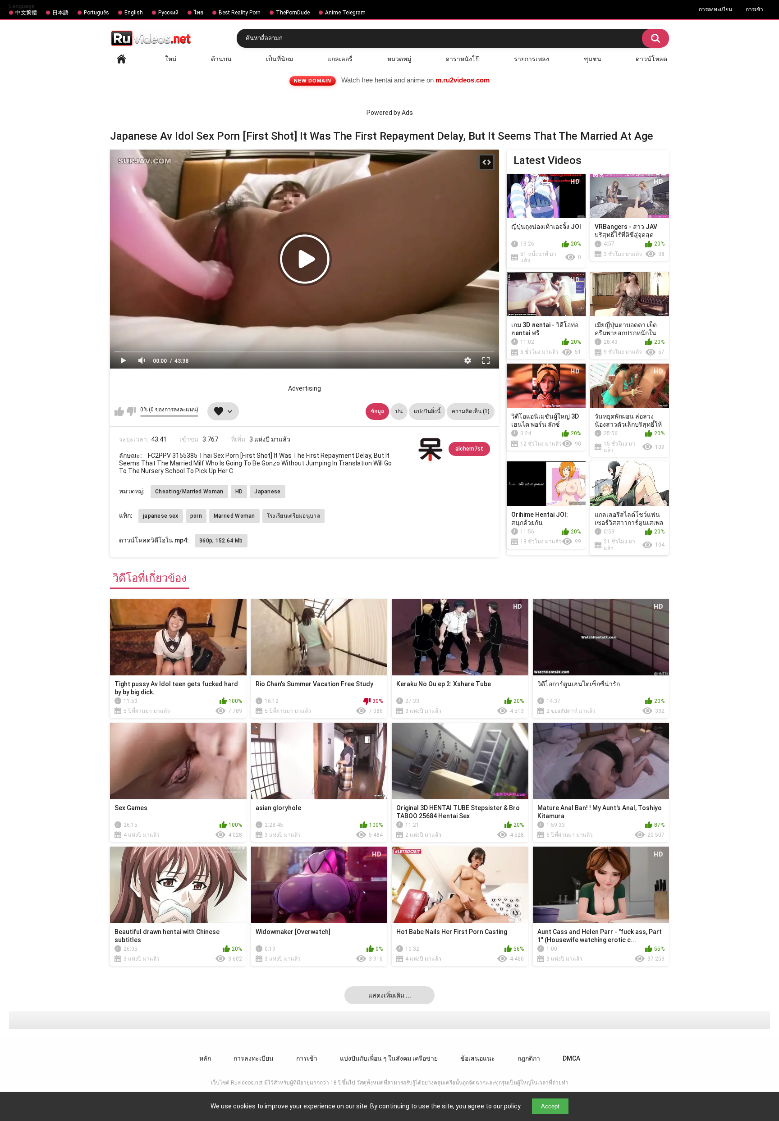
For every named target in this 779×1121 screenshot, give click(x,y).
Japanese (267, 491)
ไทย (198, 12)
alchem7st (469, 449)
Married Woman (234, 516)
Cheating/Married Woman (189, 491)
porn (196, 516)
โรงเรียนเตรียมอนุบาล (293, 516)
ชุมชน (592, 59)
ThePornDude (293, 12)
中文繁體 (26, 12)
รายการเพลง (531, 59)
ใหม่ (170, 59)
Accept (550, 1106)
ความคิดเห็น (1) (471, 411)
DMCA (571, 1058)
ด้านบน (221, 59)
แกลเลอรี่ (340, 59)
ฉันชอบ (119, 411)
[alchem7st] (430, 449)
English (133, 12)
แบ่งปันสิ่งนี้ (427, 411)
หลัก (121, 59)
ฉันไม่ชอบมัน (131, 411)
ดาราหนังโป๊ (462, 59)
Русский (168, 12)
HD (239, 491)
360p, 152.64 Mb (221, 541)
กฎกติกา (529, 1058)
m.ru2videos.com (462, 80)
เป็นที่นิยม (279, 59)
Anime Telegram (345, 12)
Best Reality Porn (240, 12)
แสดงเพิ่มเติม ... (389, 995)
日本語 (60, 12)
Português (96, 12)
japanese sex (161, 516)
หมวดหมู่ (399, 59)
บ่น (399, 411)
